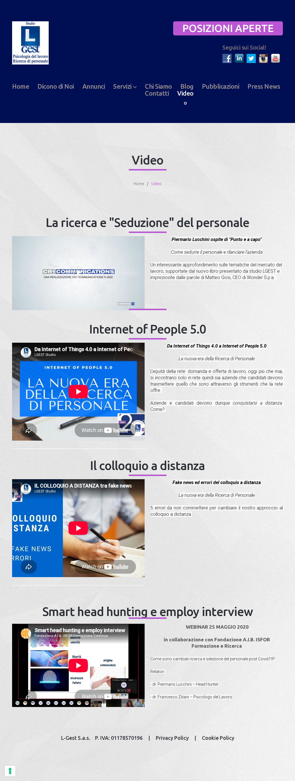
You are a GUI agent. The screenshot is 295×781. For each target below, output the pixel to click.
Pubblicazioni (220, 86)
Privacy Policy (172, 738)
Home (20, 86)
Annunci (93, 86)
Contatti (157, 93)
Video (185, 93)
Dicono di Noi (55, 86)
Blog (187, 86)
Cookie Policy (218, 738)
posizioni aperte (228, 28)
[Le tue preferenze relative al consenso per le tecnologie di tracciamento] (10, 770)
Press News (263, 86)
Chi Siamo (158, 86)
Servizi (122, 86)
